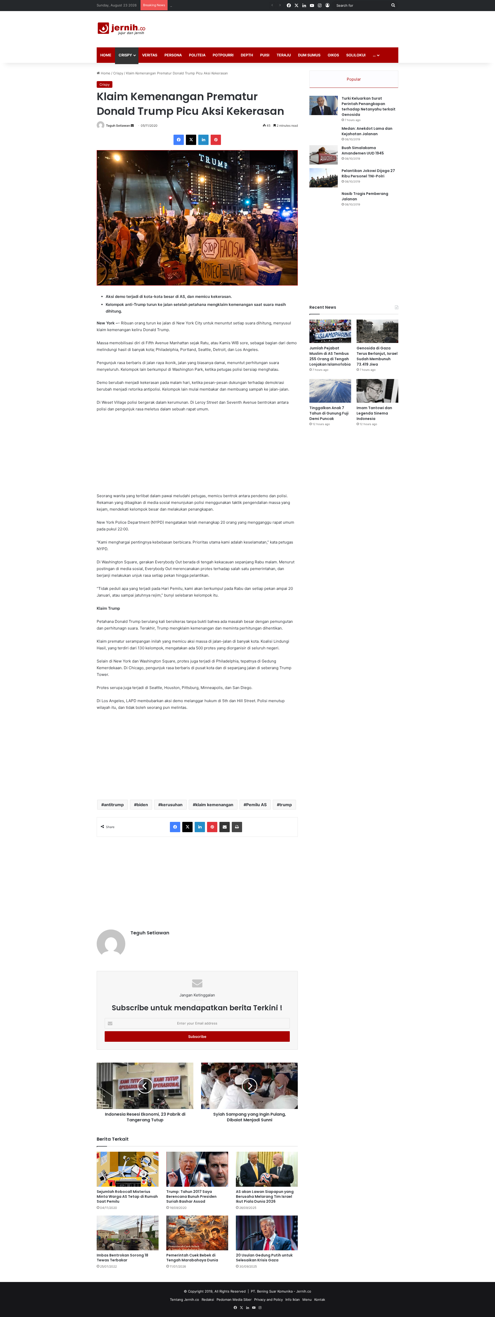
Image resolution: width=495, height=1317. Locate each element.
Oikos (333, 55)
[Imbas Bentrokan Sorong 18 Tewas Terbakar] (128, 1233)
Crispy (125, 55)
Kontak (319, 1299)
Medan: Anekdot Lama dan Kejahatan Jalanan (367, 131)
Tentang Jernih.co (184, 1299)
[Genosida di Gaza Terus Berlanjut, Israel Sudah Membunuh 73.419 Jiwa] (377, 331)
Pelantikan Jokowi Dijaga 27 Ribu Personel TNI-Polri (368, 173)
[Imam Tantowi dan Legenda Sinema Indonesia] (377, 390)
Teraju (284, 55)
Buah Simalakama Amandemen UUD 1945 (363, 150)
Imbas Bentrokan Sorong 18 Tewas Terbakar (122, 1258)
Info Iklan (292, 1299)
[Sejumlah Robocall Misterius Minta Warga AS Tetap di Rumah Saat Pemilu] (128, 1169)
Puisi (264, 55)
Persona (173, 55)
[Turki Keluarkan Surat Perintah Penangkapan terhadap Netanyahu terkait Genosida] (323, 105)
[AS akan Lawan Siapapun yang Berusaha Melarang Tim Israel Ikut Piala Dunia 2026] (267, 1169)
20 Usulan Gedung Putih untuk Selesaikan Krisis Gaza (264, 1258)
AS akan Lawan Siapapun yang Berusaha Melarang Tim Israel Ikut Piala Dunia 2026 (265, 1196)
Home (105, 55)
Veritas (149, 55)
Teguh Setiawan (118, 125)
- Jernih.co (302, 1291)
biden (142, 804)
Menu (307, 1299)
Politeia (197, 55)
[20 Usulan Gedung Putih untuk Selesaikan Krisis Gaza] (267, 1233)
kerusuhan (172, 804)
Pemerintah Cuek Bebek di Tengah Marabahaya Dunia (192, 1258)
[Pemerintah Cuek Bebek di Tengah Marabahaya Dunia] (197, 1233)
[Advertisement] (299, 27)
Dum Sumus (309, 55)
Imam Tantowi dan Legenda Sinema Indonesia (374, 413)
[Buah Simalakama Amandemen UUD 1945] (323, 155)
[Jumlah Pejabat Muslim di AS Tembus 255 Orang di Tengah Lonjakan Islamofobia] (330, 331)
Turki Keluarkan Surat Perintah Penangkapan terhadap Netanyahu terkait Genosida (368, 106)
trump (285, 804)
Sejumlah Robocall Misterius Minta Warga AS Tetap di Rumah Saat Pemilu (127, 1196)
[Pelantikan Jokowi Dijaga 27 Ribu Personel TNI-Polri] (323, 177)
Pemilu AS (256, 804)
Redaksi (208, 1299)
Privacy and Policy (268, 1299)
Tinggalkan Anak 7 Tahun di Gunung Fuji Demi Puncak (329, 413)
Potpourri (223, 55)
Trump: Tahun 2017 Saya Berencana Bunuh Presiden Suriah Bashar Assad (191, 1196)
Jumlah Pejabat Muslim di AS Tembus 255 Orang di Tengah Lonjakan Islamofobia (330, 356)
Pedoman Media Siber (234, 1299)
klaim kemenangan (214, 804)
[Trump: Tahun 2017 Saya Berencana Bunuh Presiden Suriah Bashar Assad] (197, 1169)
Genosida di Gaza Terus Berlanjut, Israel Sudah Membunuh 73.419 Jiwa (227, 5)
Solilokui (356, 55)
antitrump (114, 804)
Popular (354, 79)
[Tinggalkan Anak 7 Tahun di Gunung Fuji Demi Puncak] (330, 390)
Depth (247, 55)
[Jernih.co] (122, 29)
